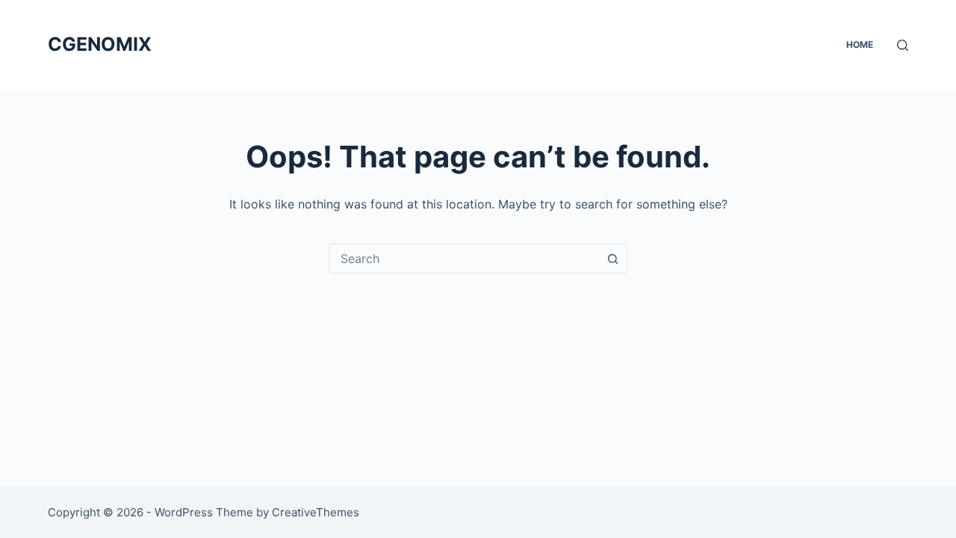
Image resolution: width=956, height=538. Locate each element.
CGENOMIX (100, 44)
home (859, 44)
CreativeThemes (315, 512)
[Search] (902, 45)
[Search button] (612, 258)
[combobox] (463, 258)
